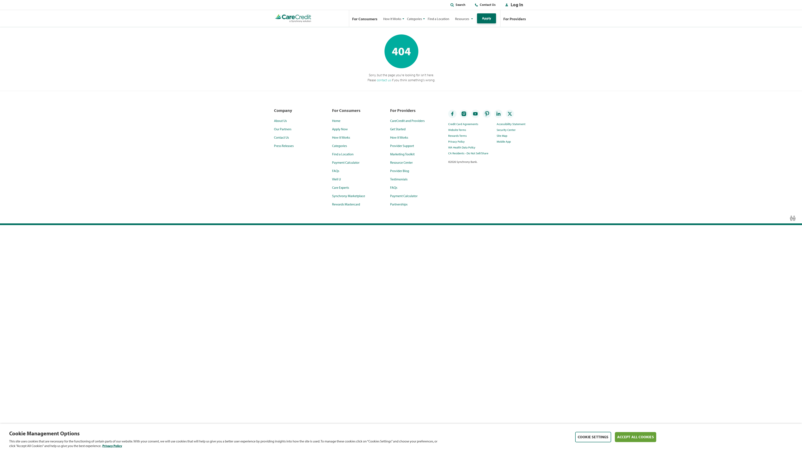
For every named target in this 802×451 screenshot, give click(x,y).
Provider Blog (399, 171)
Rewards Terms (457, 136)
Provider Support (402, 146)
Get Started (398, 129)
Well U (336, 179)
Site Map (502, 136)
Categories (339, 146)
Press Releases (284, 146)
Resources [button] (462, 19)
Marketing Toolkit (402, 154)
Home (336, 121)
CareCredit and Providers (407, 121)
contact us (384, 80)
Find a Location (438, 19)
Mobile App (504, 141)
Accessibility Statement (511, 124)
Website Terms (457, 130)
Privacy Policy (456, 141)
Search (460, 5)
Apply (486, 18)
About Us (280, 121)
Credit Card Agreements (463, 124)
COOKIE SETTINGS (593, 437)
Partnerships (398, 204)
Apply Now (340, 129)
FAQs (335, 171)
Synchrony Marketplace (348, 196)
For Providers (514, 18)
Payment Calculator (345, 162)
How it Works (341, 137)
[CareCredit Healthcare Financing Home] (293, 18)
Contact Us (488, 5)
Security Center (506, 130)
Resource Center (401, 162)
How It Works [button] (392, 19)
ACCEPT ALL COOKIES (635, 437)
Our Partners (282, 129)
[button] (513, 5)
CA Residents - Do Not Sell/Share (468, 153)
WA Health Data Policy (461, 147)
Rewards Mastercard (346, 204)
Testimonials (398, 179)
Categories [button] (414, 19)
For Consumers (364, 18)
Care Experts (340, 187)
